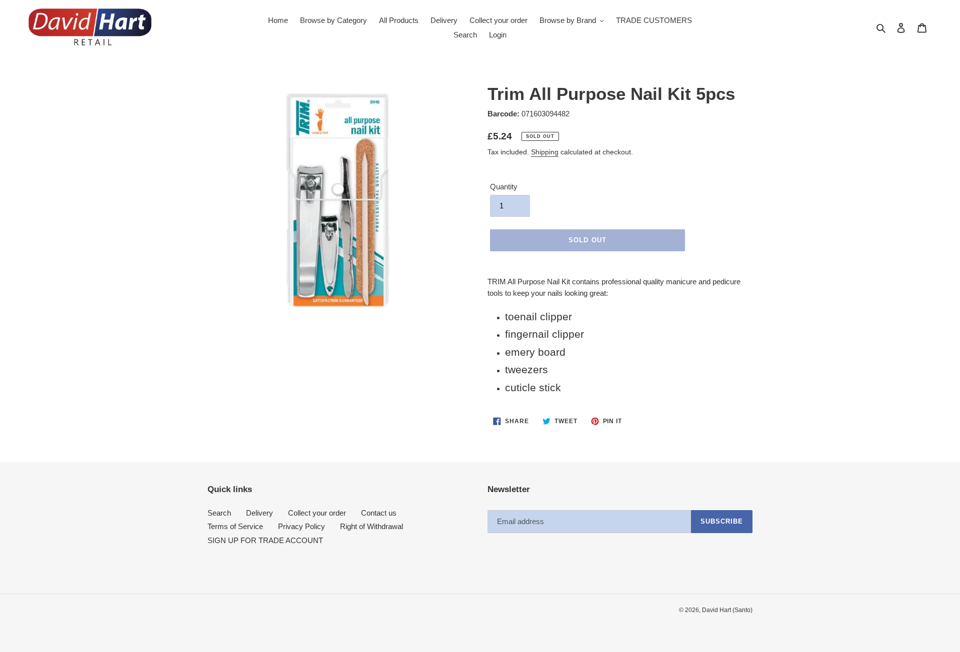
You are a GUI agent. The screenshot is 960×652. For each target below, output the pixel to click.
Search (219, 513)
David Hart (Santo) (727, 610)
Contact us (378, 513)
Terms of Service (235, 526)
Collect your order (317, 513)
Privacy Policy (301, 526)
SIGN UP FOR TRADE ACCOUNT (265, 540)
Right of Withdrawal (371, 526)
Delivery (259, 513)
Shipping (544, 152)
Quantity (504, 186)
